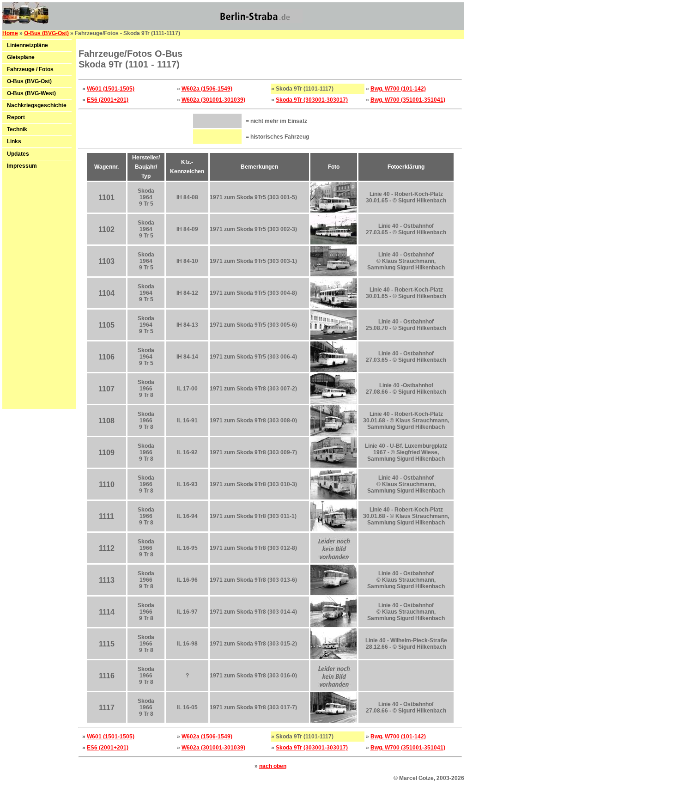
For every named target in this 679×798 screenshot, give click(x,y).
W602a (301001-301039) (213, 100)
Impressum (22, 166)
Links (14, 141)
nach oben (272, 766)
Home (10, 33)
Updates (18, 154)
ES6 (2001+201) (107, 100)
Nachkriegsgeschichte (37, 105)
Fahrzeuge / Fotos (30, 69)
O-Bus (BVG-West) (31, 93)
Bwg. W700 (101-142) (398, 88)
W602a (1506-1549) (207, 88)
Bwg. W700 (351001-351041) (407, 100)
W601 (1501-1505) (110, 88)
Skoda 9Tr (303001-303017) (312, 100)
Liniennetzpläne (27, 45)
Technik (17, 129)
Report (16, 117)
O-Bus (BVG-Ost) (46, 33)
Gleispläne (21, 57)
